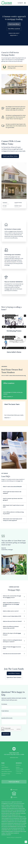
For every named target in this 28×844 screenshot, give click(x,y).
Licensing (18, 773)
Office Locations (5, 769)
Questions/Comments (6, 718)
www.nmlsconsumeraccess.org (18, 375)
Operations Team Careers (5, 774)
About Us (18, 765)
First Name (4, 704)
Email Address (5, 711)
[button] (25, 3)
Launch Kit (18, 837)
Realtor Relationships (19, 768)
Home (2, 765)
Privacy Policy (19, 771)
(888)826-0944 (14, 757)
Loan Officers (4, 767)
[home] (6, 3)
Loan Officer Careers (6, 771)
